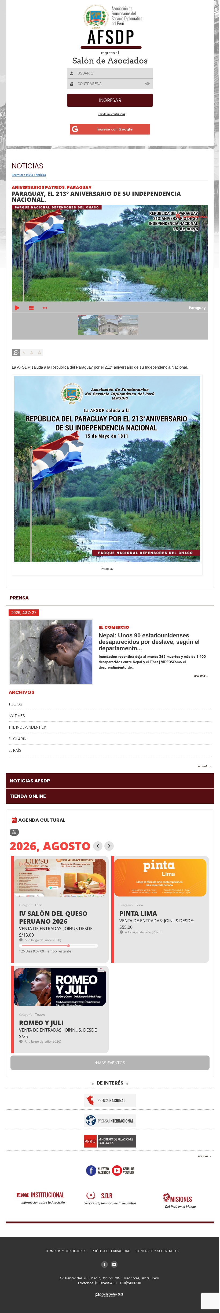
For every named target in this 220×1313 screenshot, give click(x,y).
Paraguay (79, 187)
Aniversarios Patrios (38, 187)
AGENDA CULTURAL (41, 816)
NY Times (17, 711)
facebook (96, 1166)
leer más (195, 671)
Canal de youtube (121, 1166)
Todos (15, 700)
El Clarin (18, 734)
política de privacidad (109, 1251)
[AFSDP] (108, 26)
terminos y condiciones (63, 1251)
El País (15, 746)
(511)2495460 (104, 1283)
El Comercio (114, 624)
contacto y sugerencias (155, 1251)
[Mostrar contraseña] (146, 83)
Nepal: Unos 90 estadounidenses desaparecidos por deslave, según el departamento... (149, 638)
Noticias (41, 175)
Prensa (19, 594)
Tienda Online (28, 792)
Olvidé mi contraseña (109, 114)
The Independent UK (27, 723)
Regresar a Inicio (22, 175)
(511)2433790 (128, 1283)
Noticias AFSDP (30, 777)
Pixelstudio (107, 1295)
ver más (199, 1152)
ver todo (198, 762)
